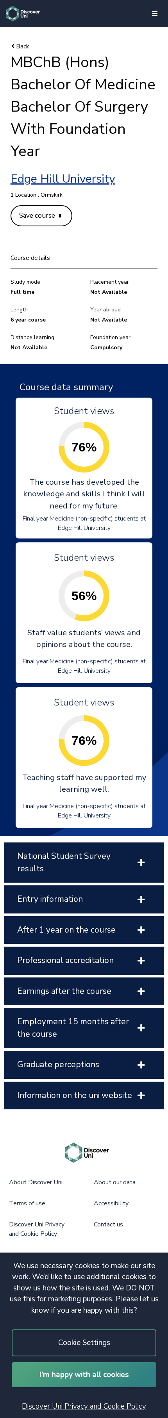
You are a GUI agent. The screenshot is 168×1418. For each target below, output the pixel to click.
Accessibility (111, 1203)
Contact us (108, 1224)
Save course (38, 215)
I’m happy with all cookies (84, 1375)
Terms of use (27, 1203)
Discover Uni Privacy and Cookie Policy (84, 1406)
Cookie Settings (84, 1343)
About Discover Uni (36, 1182)
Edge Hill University (63, 179)
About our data (115, 1182)
